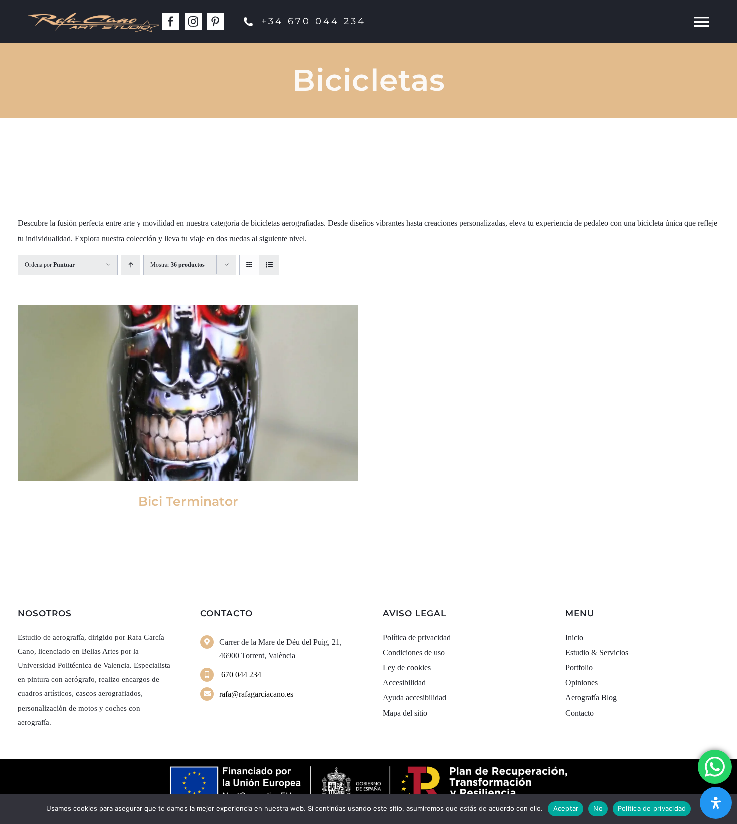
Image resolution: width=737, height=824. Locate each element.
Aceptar (566, 808)
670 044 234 (240, 674)
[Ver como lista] (269, 265)
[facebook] (170, 21)
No (598, 808)
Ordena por (50, 264)
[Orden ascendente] (130, 265)
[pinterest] (215, 21)
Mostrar (177, 264)
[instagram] (193, 21)
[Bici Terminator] (188, 393)
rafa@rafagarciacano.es (256, 694)
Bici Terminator (188, 501)
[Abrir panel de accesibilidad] (716, 803)
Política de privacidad (652, 808)
